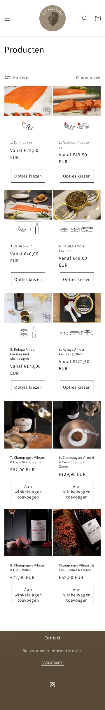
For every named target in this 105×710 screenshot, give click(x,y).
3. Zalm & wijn (21, 246)
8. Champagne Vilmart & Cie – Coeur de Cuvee (76, 462)
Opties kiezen (28, 176)
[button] (7, 18)
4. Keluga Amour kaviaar (72, 248)
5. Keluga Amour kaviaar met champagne (23, 354)
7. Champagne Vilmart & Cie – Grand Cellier (28, 459)
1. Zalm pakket (22, 142)
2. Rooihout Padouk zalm (74, 144)
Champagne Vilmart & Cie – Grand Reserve (76, 567)
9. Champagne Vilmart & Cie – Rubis (28, 567)
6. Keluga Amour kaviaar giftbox (72, 351)
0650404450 (52, 663)
